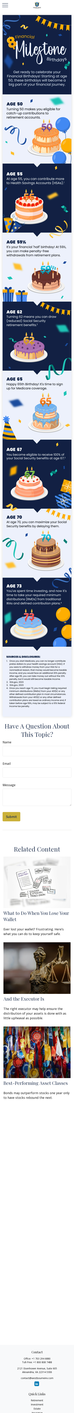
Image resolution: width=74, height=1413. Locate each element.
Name (7, 742)
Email (7, 763)
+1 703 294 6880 (41, 1358)
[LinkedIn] (36, 1383)
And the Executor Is (23, 999)
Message (9, 785)
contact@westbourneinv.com (37, 1378)
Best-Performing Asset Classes (35, 1083)
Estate (37, 1408)
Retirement (37, 1400)
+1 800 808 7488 (42, 1362)
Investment (37, 1404)
